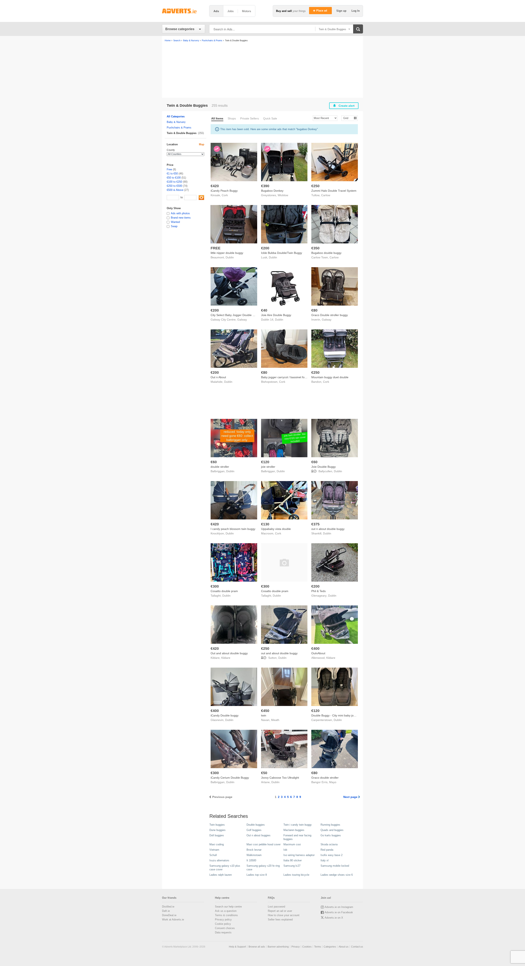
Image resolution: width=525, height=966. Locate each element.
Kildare (225, 657)
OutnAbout (318, 653)
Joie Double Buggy (323, 466)
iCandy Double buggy (225, 715)
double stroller (220, 466)
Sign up (341, 10)
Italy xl (325, 860)
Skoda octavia (329, 844)
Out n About (218, 377)
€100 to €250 (174, 181)
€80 (314, 310)
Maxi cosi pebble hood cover (264, 844)
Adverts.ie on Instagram (339, 907)
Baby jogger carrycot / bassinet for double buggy (292, 377)
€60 (214, 462)
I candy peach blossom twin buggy (233, 529)
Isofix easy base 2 (331, 855)
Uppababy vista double (276, 529)
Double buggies (256, 824)
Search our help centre (228, 906)
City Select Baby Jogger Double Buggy (236, 315)
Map (201, 144)
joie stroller (268, 466)
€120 (265, 462)
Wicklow (283, 195)
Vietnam (214, 849)
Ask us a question (225, 910)
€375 (315, 524)
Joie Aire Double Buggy (276, 315)
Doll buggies (216, 835)
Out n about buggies (258, 835)
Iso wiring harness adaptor (299, 855)
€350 (315, 248)
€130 (265, 524)
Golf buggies (254, 830)
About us (343, 946)
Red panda (327, 849)
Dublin (230, 257)
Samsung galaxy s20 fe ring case (263, 867)
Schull (213, 855)
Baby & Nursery (176, 122)
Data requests (223, 932)
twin (263, 715)
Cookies (307, 946)
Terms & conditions (226, 915)
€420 (215, 186)
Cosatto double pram (224, 591)
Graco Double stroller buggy (329, 315)
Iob (285, 849)
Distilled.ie (168, 906)
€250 (315, 186)
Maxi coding (216, 844)
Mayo (332, 782)
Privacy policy (223, 919)
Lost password (276, 906)
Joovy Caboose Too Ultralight (280, 777)
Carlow (325, 195)
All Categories (176, 116)
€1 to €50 (172, 173)
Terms (317, 946)
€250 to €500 (174, 185)
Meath (275, 720)
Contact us (357, 946)
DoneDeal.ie (169, 915)
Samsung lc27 (291, 865)
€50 (264, 773)
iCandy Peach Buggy (224, 190)
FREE (215, 248)
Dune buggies (217, 830)
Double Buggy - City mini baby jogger (335, 715)
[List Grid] (348, 117)
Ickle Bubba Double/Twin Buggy (281, 252)
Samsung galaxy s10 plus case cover (224, 867)
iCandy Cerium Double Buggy (230, 777)
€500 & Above (175, 189)
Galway (242, 319)
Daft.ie (166, 910)
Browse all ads (257, 946)
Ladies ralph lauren (220, 874)
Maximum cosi (292, 844)
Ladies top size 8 (257, 874)
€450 (265, 711)
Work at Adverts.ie (173, 919)
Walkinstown (254, 855)
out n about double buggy (328, 529)
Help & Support (237, 946)
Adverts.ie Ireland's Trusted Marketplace (183, 11)
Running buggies (330, 824)
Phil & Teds (318, 591)
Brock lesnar (254, 849)
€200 (265, 248)
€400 (315, 648)
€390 (265, 186)
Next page (350, 797)
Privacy (295, 946)
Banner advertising (278, 946)
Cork (225, 195)
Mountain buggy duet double (329, 377)
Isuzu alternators (219, 860)
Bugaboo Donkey (272, 190)
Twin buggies (217, 824)
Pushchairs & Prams (179, 127)
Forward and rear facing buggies (297, 837)
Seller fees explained (280, 919)
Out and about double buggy (229, 653)
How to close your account (283, 915)
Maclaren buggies (293, 830)
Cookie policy (223, 923)
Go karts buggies (331, 835)
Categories (330, 946)
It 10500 (251, 860)
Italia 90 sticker (292, 860)
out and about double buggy (279, 653)
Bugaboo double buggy (326, 252)
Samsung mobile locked (335, 865)
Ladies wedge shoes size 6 (337, 874)
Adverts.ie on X (334, 917)
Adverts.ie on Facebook (339, 912)
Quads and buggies (332, 830)
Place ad (322, 10)
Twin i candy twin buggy (297, 824)
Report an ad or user (280, 910)
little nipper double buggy (227, 252)
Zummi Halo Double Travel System (333, 190)
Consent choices (225, 928)
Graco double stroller (325, 777)
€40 (264, 310)
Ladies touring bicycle (296, 874)
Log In (356, 10)
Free (169, 169)
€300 (215, 586)
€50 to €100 (174, 177)
